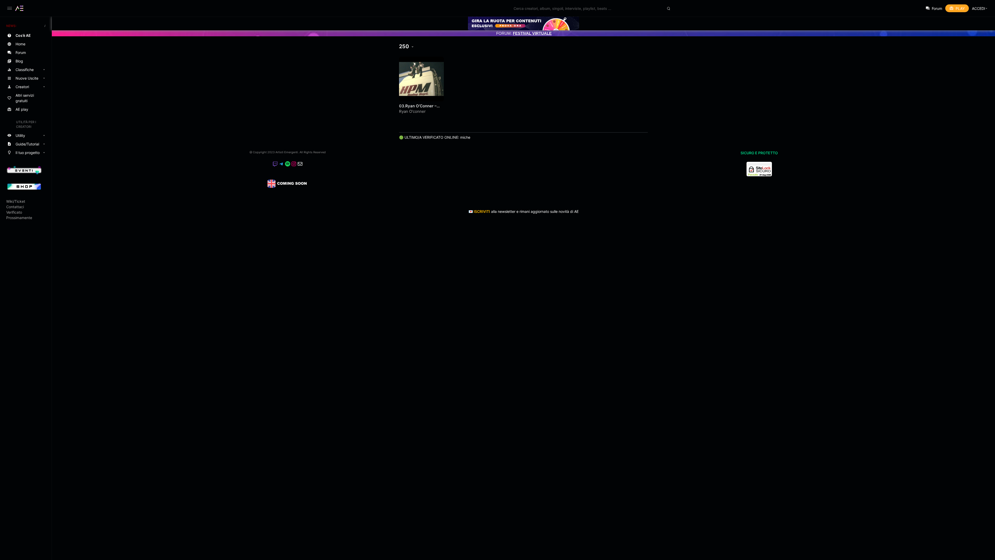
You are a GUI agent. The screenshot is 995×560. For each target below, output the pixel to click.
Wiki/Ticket (15, 201)
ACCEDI (978, 8)
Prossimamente (19, 217)
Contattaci (15, 207)
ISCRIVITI (482, 211)
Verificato (14, 212)
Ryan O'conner (412, 111)
